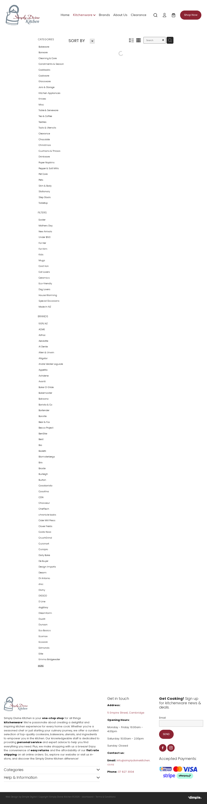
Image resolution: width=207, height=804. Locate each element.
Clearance (138, 14)
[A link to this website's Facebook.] (163, 748)
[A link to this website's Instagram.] (171, 748)
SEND (166, 734)
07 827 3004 (126, 772)
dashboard (87, 797)
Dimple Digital (29, 797)
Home (65, 14)
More (41, 666)
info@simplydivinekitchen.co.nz (128, 762)
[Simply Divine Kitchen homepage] (25, 15)
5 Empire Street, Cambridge (126, 713)
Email (162, 718)
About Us (120, 14)
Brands (104, 14)
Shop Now (190, 15)
